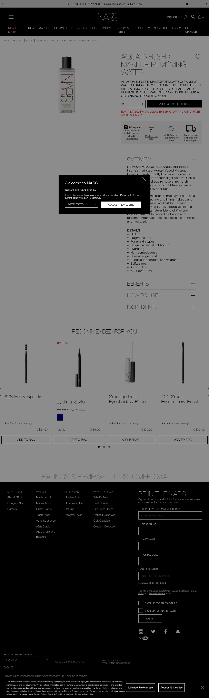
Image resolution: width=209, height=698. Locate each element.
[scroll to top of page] (202, 667)
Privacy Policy (102, 688)
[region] (104, 688)
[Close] (202, 687)
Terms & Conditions (56, 694)
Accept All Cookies (171, 687)
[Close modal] (144, 179)
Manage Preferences (140, 687)
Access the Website (121, 204)
